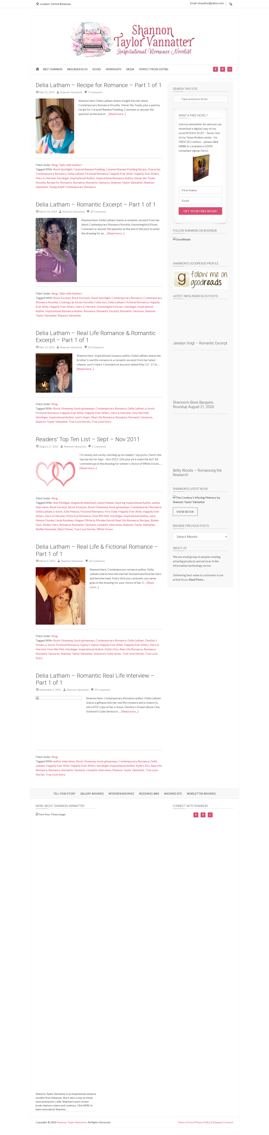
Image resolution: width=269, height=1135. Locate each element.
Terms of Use (185, 1122)
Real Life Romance (102, 417)
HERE (86, 1105)
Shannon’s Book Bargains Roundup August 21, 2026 (193, 404)
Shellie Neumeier (46, 529)
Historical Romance (78, 516)
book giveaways (84, 408)
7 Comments (95, 92)
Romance (79, 182)
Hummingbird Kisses (110, 306)
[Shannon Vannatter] (134, 56)
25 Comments (102, 689)
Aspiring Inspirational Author (133, 502)
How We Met (140, 412)
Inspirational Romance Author (114, 178)
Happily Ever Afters (146, 173)
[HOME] (38, 70)
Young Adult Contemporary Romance (72, 187)
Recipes (145, 520)
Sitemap (217, 1122)
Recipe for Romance (59, 182)
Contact (228, 1122)
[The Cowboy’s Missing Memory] (200, 499)
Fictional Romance (96, 173)
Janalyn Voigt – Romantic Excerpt (200, 343)
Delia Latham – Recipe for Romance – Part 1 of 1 (99, 85)
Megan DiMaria (85, 520)
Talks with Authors (70, 165)
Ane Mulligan (61, 502)
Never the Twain (144, 178)
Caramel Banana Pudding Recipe (126, 169)
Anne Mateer (106, 502)
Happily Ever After (121, 173)
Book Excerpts (81, 297)
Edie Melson (71, 511)
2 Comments (99, 446)
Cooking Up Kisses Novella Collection (83, 302)
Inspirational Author (82, 178)
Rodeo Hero (50, 524)
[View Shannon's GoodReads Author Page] (200, 279)
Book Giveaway (63, 408)
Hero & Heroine (46, 178)
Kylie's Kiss (112, 649)
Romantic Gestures (98, 182)
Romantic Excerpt (107, 311)
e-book (149, 408)
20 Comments (98, 211)
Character (154, 169)
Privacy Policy (202, 1122)
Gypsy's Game (89, 644)
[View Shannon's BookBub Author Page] (200, 246)
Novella (41, 182)
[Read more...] (117, 114)
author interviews (64, 761)
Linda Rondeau (64, 520)
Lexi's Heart (82, 417)
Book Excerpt (62, 297)
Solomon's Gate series (107, 653)
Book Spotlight (62, 169)
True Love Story (101, 421)
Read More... (197, 579)
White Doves (105, 529)
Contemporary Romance (51, 173)
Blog (55, 165)
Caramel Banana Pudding (89, 169)
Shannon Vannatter (69, 315)
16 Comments (96, 347)
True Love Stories (79, 421)
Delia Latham (76, 173)
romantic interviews (109, 524)
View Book (185, 511)
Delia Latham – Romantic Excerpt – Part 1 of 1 (96, 204)
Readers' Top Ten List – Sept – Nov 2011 (88, 439)
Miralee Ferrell (105, 520)
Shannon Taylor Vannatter (127, 182)
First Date (111, 511)
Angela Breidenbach (83, 502)
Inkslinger (63, 178)
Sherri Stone (65, 529)
